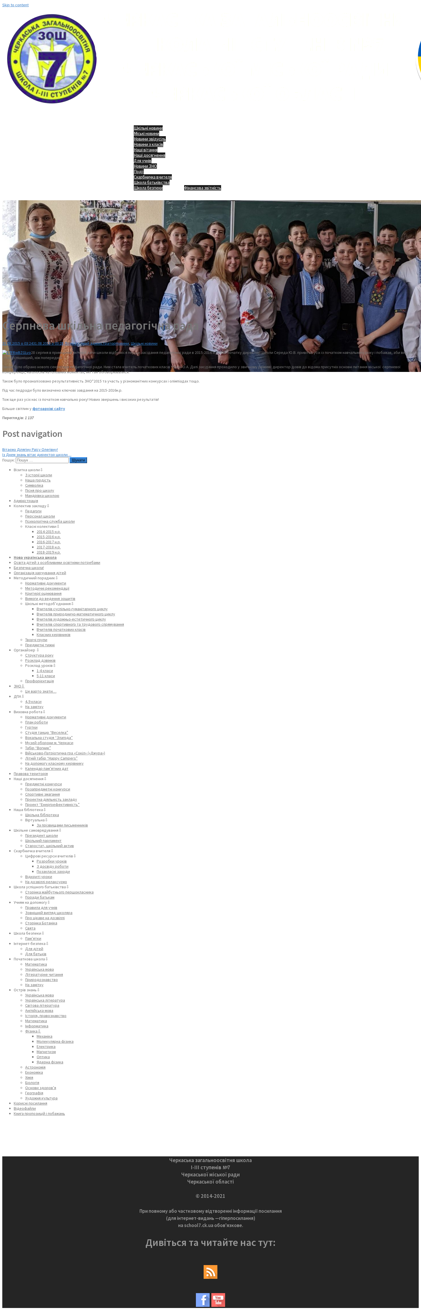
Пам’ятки (33, 938)
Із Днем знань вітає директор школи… (36, 454)
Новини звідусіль (150, 139)
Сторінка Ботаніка (41, 922)
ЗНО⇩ (19, 686)
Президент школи (41, 835)
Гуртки (31, 727)
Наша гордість (38, 480)
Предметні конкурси (43, 783)
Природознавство (41, 979)
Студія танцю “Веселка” (46, 732)
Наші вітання (146, 149)
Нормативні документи (45, 583)
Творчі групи (36, 639)
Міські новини (146, 133)
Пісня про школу (39, 490)
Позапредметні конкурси (47, 789)
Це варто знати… (40, 691)
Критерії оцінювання (43, 593)
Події (139, 171)
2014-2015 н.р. (49, 531)
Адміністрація (26, 500)
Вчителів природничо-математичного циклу (76, 614)
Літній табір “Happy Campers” (51, 758)
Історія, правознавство (45, 1015)
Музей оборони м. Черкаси (49, 742)
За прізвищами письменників (62, 825)
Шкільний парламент (43, 840)
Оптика (43, 1056)
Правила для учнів (41, 907)
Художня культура (41, 1098)
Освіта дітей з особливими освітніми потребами (57, 562)
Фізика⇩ (33, 1031)
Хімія (29, 1077)
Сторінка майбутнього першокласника (59, 892)
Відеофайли (25, 1108)
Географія (34, 1092)
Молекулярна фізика (55, 1041)
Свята (30, 928)
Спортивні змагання (42, 794)
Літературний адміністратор (90, 343)
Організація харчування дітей (40, 572)
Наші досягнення (149, 155)
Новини (122, 343)
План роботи (36, 722)
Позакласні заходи (53, 871)
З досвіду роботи (52, 866)
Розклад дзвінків (40, 660)
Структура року (39, 655)
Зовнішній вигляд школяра (48, 912)
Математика (36, 964)
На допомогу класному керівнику (54, 763)
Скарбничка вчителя (153, 177)
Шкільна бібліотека (42, 814)
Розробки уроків (52, 861)
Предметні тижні (40, 644)
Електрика (46, 1046)
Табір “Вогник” (38, 747)
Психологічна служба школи (50, 521)
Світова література (42, 1005)
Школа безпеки (148, 188)
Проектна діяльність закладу (51, 799)
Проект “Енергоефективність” (52, 804)
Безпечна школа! (29, 567)
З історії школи (38, 474)
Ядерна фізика (50, 1062)
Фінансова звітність (202, 188)
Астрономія (35, 1067)
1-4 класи (45, 670)
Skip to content (15, 4)
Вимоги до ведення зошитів (50, 598)
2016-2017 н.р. (49, 541)
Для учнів (143, 160)
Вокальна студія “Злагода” (49, 737)
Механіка (44, 1036)
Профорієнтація (39, 680)
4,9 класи (33, 701)
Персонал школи (40, 516)
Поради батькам (39, 897)
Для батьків (35, 953)
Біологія (32, 1082)
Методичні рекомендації (47, 588)
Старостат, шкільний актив (49, 845)
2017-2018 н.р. (49, 547)
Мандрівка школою (42, 495)
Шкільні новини (148, 128)
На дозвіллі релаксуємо (46, 881)
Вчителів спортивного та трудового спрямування (80, 624)
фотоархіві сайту (48, 408)
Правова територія (31, 773)
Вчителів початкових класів (61, 629)
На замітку (34, 706)
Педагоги (33, 511)
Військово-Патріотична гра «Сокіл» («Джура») (65, 753)
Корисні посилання (30, 1103)
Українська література (45, 1000)
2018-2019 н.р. (49, 552)
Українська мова (39, 969)
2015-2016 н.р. (49, 536)
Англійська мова (39, 1010)
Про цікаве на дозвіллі (45, 917)
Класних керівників (53, 634)
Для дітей (34, 948)
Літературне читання (44, 974)
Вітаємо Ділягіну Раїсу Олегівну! (30, 449)
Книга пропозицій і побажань (39, 1113)
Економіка (34, 1072)
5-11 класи (46, 675)
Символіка (34, 485)
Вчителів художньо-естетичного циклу (71, 619)
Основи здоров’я (40, 1087)
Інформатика (36, 1025)
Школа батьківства (152, 182)
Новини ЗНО (145, 166)
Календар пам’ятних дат (46, 768)
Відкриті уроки (38, 876)
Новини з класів (148, 144)
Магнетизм (46, 1051)
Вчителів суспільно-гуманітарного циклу (72, 608)
